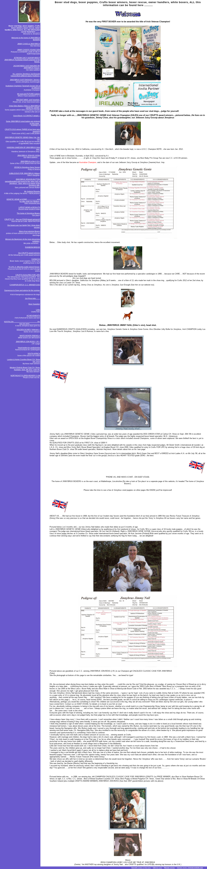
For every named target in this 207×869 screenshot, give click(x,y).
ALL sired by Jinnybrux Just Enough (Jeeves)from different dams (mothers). (25, 75)
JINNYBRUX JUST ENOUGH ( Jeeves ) (25, 80)
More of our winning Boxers (29, 231)
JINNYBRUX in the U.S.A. (30, 161)
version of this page (141, 867)
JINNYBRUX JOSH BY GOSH (28, 156)
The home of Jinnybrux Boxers (28, 213)
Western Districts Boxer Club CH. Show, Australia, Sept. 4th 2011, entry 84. (25, 369)
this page (157, 867)
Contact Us (36, 259)
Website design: (190, 867)
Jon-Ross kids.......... (32, 298)
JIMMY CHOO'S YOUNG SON (28, 50)
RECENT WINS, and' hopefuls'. (28, 100)
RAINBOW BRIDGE (32, 247)
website (169, 867)
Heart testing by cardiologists (29, 348)
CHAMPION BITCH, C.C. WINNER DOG (25, 285)
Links (38, 310)
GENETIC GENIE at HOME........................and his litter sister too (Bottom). (23, 200)
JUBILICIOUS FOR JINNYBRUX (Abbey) (24, 173)
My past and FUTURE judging (28, 94)
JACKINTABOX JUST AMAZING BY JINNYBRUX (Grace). (26, 67)
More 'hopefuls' (34, 304)
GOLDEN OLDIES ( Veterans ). (28, 330)
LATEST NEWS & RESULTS (29, 207)
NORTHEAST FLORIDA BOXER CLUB (25, 376)
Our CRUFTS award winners (29, 253)
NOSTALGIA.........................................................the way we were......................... (22, 323)
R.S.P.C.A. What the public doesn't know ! (24, 267)
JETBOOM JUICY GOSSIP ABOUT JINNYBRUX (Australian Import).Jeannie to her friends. (22, 60)
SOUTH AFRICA (34, 354)
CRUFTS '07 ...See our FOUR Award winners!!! (22, 219)
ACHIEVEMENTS (33, 316)
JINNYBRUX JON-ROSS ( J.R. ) (28, 342)
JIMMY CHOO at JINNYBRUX (28, 44)
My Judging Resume (32, 191)
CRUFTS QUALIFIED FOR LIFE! (27, 275)
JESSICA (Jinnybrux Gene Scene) (27, 167)
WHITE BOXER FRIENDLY (30, 336)
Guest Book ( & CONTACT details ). (26, 116)
